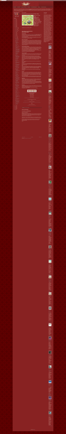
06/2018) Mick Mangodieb (16, 74)
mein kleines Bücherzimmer (50, 322)
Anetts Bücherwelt (50, 133)
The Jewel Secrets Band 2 (50, 201)
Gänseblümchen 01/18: (17, 91)
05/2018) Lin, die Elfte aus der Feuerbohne (17, 76)
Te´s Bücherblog (50, 259)
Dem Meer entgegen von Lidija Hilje (50, 123)
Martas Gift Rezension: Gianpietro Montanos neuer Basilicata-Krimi (50, 217)
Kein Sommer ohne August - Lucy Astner (50, 83)
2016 (15, 106)
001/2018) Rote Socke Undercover (17, 98)
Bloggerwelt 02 (16, 84)
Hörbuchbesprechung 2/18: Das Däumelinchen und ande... (17, 96)
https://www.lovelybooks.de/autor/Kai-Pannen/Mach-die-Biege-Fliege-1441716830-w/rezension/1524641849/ (31, 102)
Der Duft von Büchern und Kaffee (50, 274)
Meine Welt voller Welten (50, 291)
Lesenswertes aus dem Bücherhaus (50, 211)
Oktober (16, 29)
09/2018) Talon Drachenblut (16, 58)
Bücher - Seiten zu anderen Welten (50, 165)
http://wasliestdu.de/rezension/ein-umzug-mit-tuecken (32, 105)
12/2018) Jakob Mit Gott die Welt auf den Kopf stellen (17, 51)
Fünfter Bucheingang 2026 (50, 249)
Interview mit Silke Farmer (17, 94)
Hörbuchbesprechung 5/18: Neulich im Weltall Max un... (17, 78)
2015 (15, 107)
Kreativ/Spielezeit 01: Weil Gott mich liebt (17, 63)
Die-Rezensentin (50, 364)
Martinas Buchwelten (50, 78)
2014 (15, 108)
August (16, 31)
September (16, 30)
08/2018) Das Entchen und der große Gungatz (17, 67)
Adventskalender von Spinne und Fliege (31, 34)
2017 (15, 105)
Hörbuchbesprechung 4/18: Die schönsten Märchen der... (17, 80)
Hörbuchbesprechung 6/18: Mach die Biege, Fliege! (17, 65)
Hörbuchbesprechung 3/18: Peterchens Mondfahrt (17, 88)
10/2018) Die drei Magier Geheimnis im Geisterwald (17, 56)
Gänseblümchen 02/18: (17, 72)
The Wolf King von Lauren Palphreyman (50, 355)
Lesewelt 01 (16, 104)
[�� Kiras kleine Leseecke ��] (50, 106)
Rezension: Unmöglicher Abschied (50, 50)
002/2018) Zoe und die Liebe (17, 92)
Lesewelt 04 (16, 59)
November (16, 28)
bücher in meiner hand (50, 118)
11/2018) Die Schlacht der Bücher (16, 53)
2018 (15, 26)
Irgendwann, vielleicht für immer (50, 264)
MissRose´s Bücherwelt (50, 336)
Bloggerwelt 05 (16, 40)
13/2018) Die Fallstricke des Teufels (17, 43)
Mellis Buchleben (50, 180)
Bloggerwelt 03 (16, 68)
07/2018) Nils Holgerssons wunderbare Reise (17, 70)
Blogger (34, 429)
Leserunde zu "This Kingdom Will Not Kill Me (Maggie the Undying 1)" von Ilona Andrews (50, 234)
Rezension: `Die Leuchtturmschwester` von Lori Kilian (50, 370)
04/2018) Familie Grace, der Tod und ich (17, 83)
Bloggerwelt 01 (16, 99)
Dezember (16, 27)
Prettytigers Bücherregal (50, 228)
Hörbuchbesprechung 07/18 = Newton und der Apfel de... (17, 49)
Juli (15, 32)
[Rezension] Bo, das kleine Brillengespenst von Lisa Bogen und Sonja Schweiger (50, 67)
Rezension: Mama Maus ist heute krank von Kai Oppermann (50, 94)
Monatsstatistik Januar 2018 (16, 39)
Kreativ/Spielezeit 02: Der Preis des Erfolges (17, 47)
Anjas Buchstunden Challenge (17, 103)
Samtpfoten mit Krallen (50, 45)
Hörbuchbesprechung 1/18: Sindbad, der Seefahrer (17, 101)
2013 (15, 109)
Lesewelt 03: (16, 71)
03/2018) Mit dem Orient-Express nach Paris (17, 86)
